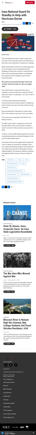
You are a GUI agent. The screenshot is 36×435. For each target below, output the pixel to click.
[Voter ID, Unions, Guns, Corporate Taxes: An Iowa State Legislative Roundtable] (17, 212)
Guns (26, 159)
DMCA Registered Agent (9, 382)
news (23, 163)
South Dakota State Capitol (14, 181)
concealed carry (11, 167)
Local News (10, 159)
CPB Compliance (7, 410)
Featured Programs (7, 223)
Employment (6, 396)
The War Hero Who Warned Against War (16, 275)
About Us (5, 385)
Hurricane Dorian (24, 174)
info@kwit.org (9, 379)
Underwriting (6, 406)
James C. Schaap (7, 280)
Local (19, 159)
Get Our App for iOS (8, 417)
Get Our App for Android (9, 414)
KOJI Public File (7, 392)
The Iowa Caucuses (12, 163)
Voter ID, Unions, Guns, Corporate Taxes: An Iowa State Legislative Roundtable (17, 229)
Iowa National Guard (12, 178)
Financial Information (8, 403)
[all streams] (34, 433)
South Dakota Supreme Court (15, 170)
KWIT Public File (7, 389)
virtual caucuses (11, 174)
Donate (30, 2)
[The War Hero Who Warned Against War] (17, 260)
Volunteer (6, 399)
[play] (3, 433)
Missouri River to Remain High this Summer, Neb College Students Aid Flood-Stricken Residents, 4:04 (17, 324)
